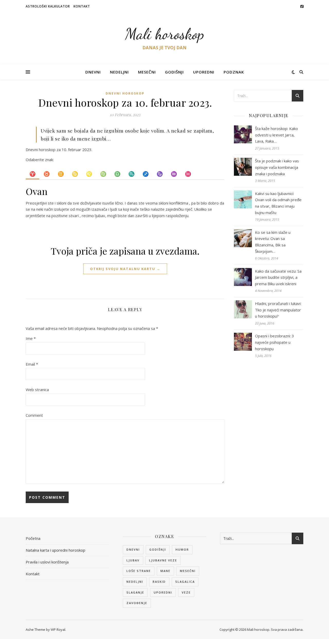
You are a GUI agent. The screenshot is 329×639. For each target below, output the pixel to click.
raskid (159, 582)
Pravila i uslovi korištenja (47, 561)
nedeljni (134, 582)
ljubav (133, 560)
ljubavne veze (163, 560)
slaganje (135, 592)
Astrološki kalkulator (48, 6)
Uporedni (203, 72)
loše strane (138, 571)
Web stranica (37, 389)
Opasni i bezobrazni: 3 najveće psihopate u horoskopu (274, 342)
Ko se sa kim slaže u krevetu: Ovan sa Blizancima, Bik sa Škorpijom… (272, 242)
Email (32, 364)
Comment (34, 415)
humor (182, 549)
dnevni (133, 549)
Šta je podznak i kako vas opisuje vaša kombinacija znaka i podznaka (277, 167)
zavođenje (136, 603)
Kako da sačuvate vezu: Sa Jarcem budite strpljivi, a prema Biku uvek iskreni (278, 277)
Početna (33, 538)
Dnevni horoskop (125, 93)
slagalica (185, 582)
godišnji (157, 549)
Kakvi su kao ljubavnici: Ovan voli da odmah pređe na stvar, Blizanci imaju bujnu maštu (278, 203)
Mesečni (147, 72)
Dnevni (93, 72)
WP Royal (58, 629)
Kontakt (82, 6)
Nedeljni (119, 72)
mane (165, 571)
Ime (31, 338)
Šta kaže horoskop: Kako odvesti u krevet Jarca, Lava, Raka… (276, 135)
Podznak (234, 72)
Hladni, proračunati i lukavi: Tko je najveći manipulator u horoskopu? (278, 310)
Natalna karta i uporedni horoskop (55, 550)
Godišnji (174, 72)
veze (186, 592)
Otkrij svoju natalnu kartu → (125, 268)
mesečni (188, 571)
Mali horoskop (164, 34)
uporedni (163, 592)
